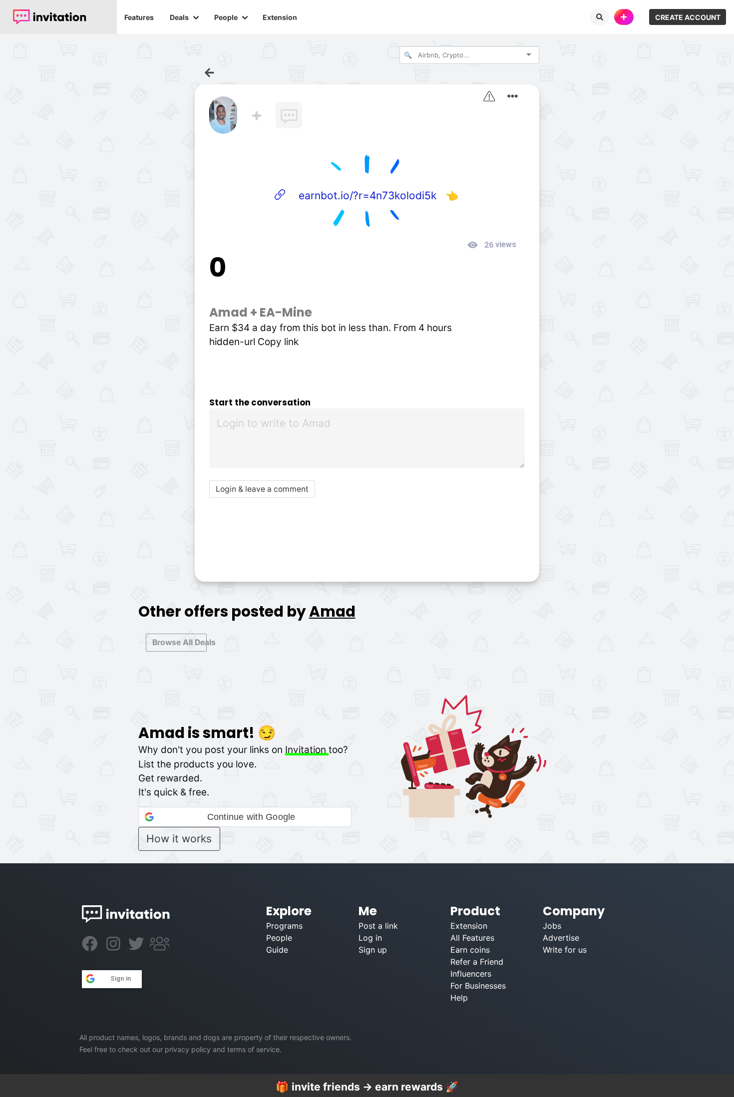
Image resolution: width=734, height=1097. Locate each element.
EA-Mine (286, 312)
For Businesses (478, 986)
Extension (280, 17)
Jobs (552, 926)
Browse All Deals (179, 642)
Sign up (373, 950)
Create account (688, 17)
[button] (245, 817)
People (226, 17)
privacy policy (188, 1049)
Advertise (561, 938)
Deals (179, 17)
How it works (179, 838)
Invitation (307, 749)
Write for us (565, 950)
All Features (472, 938)
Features (139, 17)
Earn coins (470, 950)
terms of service (253, 1049)
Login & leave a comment (262, 489)
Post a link (378, 926)
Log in (370, 938)
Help (459, 998)
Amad (228, 312)
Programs (284, 926)
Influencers (470, 974)
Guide (277, 950)
